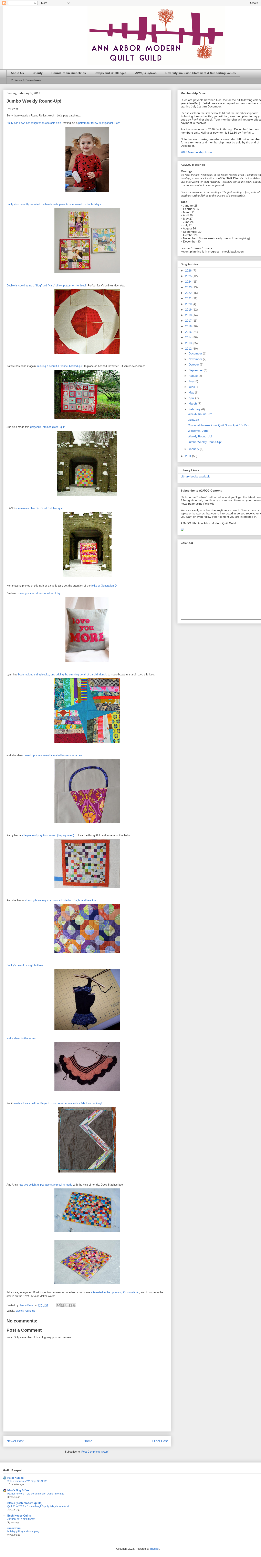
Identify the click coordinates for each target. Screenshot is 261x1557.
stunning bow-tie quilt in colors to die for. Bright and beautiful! (60, 900)
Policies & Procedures (26, 80)
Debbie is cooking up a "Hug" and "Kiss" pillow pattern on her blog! (46, 285)
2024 (188, 281)
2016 (188, 326)
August (193, 375)
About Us (17, 73)
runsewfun (14, 1528)
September (196, 370)
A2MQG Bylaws (146, 73)
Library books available (195, 476)
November (196, 359)
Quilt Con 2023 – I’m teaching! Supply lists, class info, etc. (39, 1506)
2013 (188, 343)
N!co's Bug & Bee (18, 1490)
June (192, 386)
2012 (188, 348)
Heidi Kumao (15, 1477)
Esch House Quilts (19, 1515)
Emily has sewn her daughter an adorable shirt (34, 122)
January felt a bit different (21, 1519)
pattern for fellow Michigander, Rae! (99, 122)
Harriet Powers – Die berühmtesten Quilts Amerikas (35, 1493)
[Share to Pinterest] (74, 1305)
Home (88, 1441)
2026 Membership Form (196, 152)
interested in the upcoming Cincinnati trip (115, 1292)
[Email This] (58, 1305)
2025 (188, 276)
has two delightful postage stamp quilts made (45, 1184)
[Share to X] (66, 1305)
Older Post (160, 1441)
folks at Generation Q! (104, 585)
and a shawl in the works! (21, 1038)
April (192, 398)
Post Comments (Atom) (95, 1451)
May (192, 392)
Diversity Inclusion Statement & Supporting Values (200, 73)
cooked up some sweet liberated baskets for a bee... (53, 755)
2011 (188, 456)
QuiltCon (193, 419)
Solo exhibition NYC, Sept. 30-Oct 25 (27, 1481)
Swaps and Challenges (110, 73)
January (194, 448)
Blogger (154, 1548)
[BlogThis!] (62, 1305)
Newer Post (15, 1441)
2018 (188, 315)
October (194, 364)
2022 (188, 292)
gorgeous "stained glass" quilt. (49, 426)
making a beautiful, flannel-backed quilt (60, 366)
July (192, 381)
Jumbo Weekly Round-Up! (205, 442)
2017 (188, 320)
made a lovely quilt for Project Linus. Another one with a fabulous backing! (57, 1103)
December (196, 353)
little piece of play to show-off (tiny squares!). (48, 835)
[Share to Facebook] (70, 1305)
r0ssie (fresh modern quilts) (24, 1502)
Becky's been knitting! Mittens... (26, 965)
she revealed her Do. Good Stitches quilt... (40, 508)
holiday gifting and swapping (23, 1531)
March (193, 403)
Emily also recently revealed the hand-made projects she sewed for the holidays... (55, 204)
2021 (188, 298)
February (195, 409)
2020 (188, 304)
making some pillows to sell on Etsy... (40, 593)
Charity (38, 73)
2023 (188, 287)
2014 (188, 337)
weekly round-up (25, 1310)
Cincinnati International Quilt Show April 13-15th (218, 425)
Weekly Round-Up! (200, 414)
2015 (188, 331)
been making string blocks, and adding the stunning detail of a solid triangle (63, 674)
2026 (188, 270)
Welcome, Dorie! (198, 430)
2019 (188, 309)
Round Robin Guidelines (68, 73)
